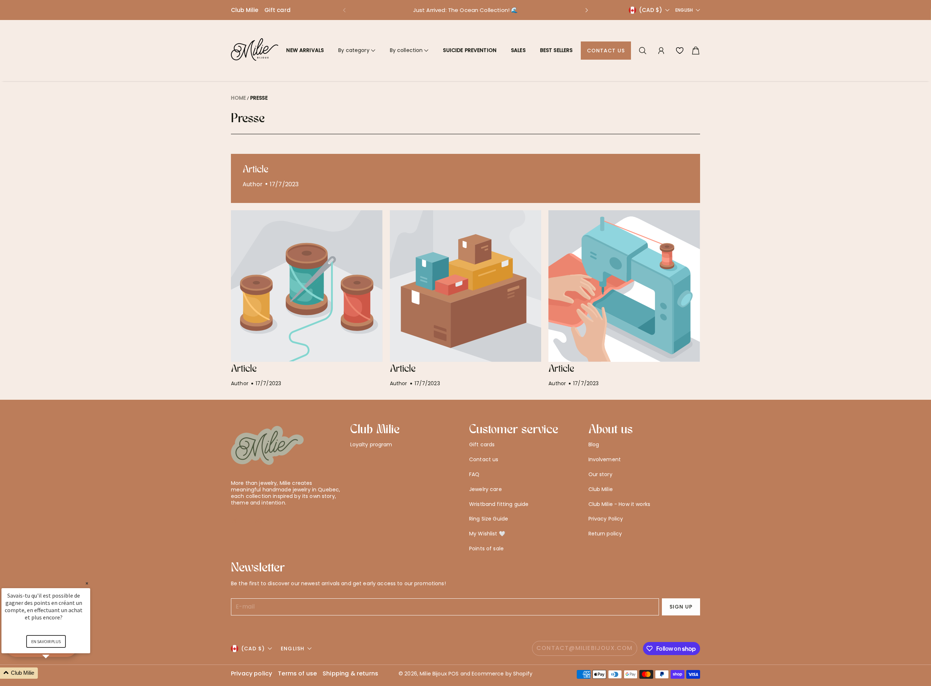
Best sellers (556, 50)
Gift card (277, 10)
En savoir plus (46, 641)
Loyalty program (371, 444)
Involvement (604, 459)
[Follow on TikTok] (269, 520)
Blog (593, 444)
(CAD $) (253, 648)
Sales (518, 50)
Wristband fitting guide (498, 504)
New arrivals (305, 50)
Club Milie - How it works (619, 504)
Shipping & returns (350, 674)
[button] (344, 10)
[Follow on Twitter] (234, 520)
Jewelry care (485, 489)
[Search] (642, 50)
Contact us (606, 50)
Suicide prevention (469, 50)
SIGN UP (681, 606)
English (684, 10)
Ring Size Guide (488, 518)
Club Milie (245, 10)
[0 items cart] (695, 50)
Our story (600, 474)
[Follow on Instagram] (258, 520)
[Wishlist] (679, 50)
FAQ (474, 474)
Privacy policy (251, 674)
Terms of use (297, 674)
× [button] (86, 583)
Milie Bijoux (433, 673)
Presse (259, 97)
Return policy (605, 533)
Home (238, 97)
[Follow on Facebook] (246, 520)
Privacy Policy (605, 518)
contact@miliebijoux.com (584, 648)
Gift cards (482, 444)
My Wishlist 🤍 (487, 533)
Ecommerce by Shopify (502, 673)
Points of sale (486, 548)
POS (453, 673)
